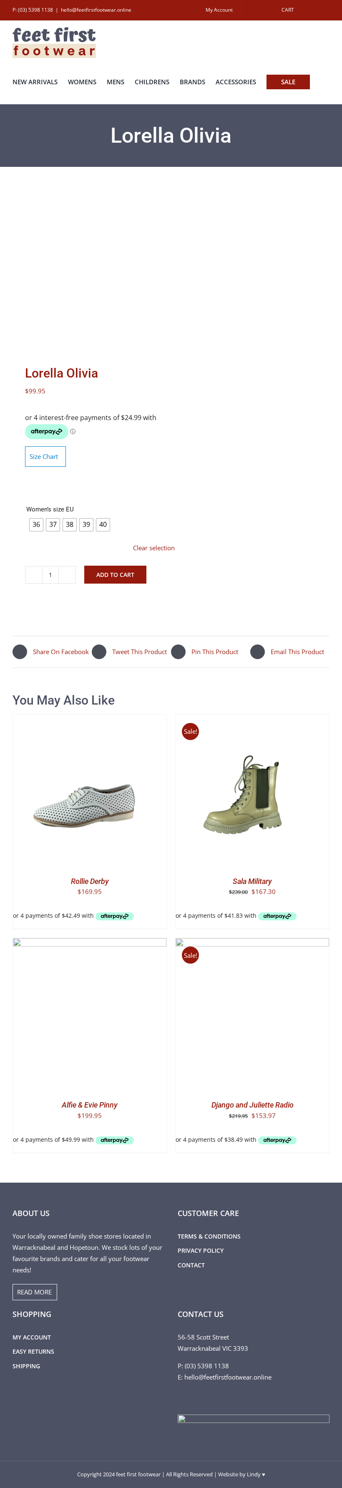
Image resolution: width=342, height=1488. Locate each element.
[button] (15, 96)
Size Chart (44, 456)
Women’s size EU (50, 509)
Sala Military (252, 881)
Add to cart (115, 575)
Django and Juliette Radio (252, 1104)
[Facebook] (180, 1397)
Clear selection (154, 548)
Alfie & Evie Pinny (90, 1104)
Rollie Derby (90, 881)
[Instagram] (191, 1397)
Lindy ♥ (256, 1474)
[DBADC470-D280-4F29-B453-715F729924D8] (89, 268)
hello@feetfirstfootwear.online (96, 9)
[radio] (36, 525)
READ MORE (34, 1292)
